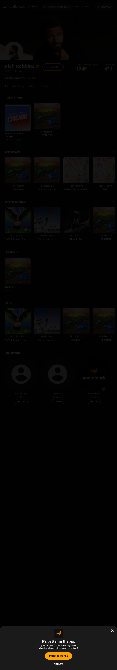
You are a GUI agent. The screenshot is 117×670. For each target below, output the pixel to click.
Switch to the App (58, 655)
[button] (58, 335)
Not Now (58, 663)
